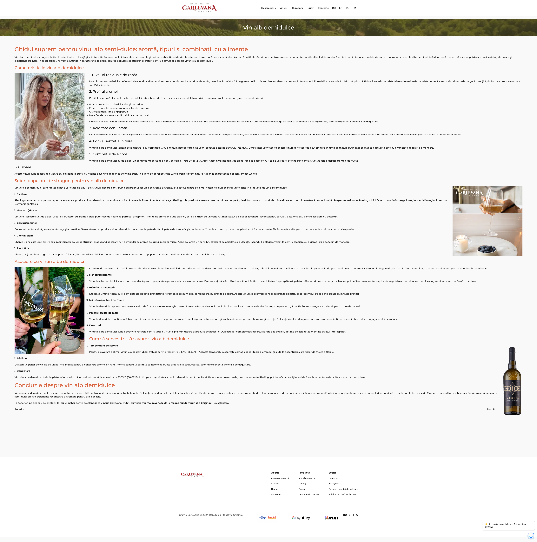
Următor (492, 409)
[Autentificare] (355, 8)
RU (356, 514)
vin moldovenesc (152, 403)
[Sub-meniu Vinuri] (288, 8)
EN (350, 514)
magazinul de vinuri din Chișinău (191, 403)
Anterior (19, 409)
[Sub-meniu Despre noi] (275, 8)
